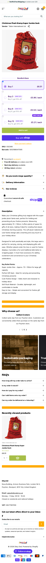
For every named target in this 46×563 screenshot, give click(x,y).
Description (7, 211)
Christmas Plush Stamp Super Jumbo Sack (13, 447)
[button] (19, 330)
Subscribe (41, 524)
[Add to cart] (17, 458)
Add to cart (23, 130)
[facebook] (2, 516)
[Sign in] (38, 9)
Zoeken (41, 16)
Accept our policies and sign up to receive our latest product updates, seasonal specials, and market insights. (24, 530)
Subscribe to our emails (11, 519)
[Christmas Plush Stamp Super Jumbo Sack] (14, 428)
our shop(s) (17, 159)
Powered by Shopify (30, 547)
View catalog (3, 9)
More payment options (23, 143)
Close (23, 537)
